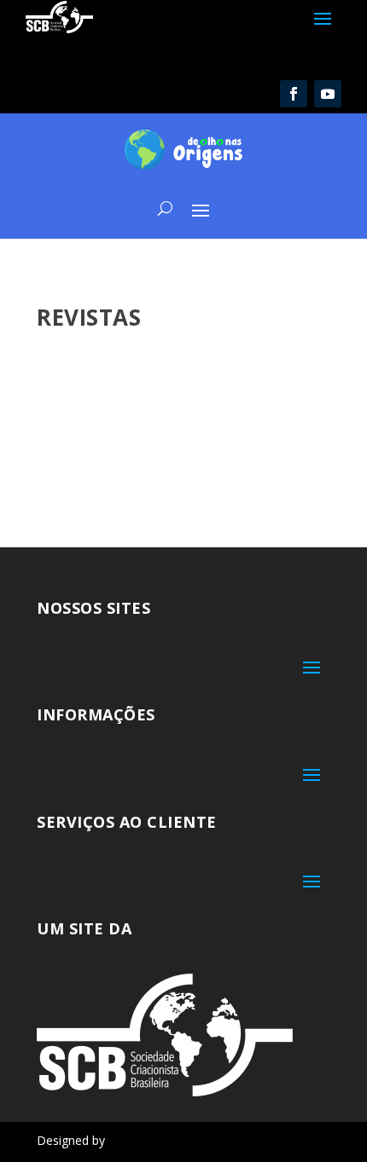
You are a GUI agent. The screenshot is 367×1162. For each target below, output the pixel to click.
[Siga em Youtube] (327, 93)
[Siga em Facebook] (293, 93)
